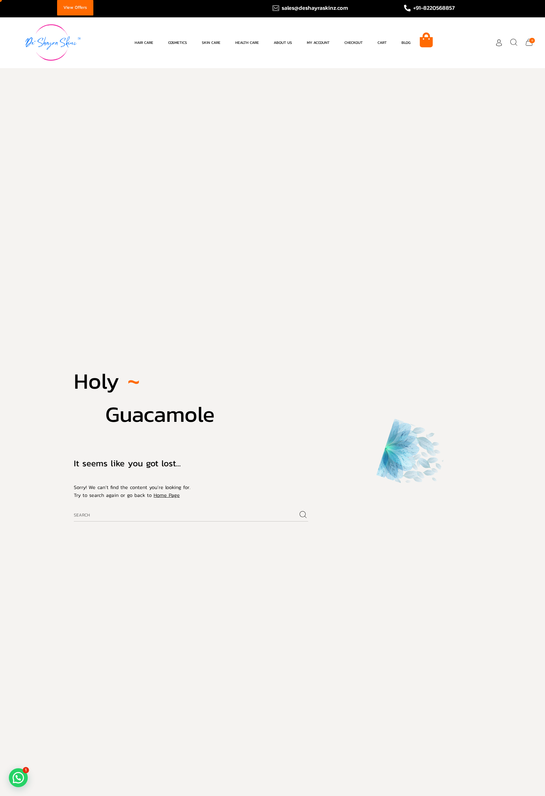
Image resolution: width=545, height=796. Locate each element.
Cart (382, 42)
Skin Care (211, 42)
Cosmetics (177, 42)
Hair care (144, 42)
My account (318, 42)
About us (283, 42)
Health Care (247, 42)
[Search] (303, 515)
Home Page (167, 495)
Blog (406, 42)
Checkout (353, 42)
